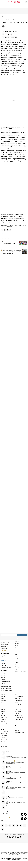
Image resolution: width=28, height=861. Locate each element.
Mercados (17, 723)
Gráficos (3, 715)
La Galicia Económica (6, 723)
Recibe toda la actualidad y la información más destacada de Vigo (15, 802)
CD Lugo (3, 737)
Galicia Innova (18, 719)
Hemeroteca (4, 648)
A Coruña (17, 643)
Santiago (17, 666)
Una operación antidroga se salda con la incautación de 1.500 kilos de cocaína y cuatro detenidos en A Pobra (11, 251)
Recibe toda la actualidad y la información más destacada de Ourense (15, 807)
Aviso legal (3, 858)
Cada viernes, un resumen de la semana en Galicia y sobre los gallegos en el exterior (16, 782)
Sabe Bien (17, 698)
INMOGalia (3, 679)
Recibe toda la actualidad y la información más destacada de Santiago (15, 797)
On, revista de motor (19, 732)
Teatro (8, 225)
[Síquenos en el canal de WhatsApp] (24, 825)
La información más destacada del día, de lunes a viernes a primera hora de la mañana (15, 752)
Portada (3, 696)
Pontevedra (17, 664)
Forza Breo (3, 742)
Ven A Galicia (18, 711)
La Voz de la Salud (19, 696)
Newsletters (3, 658)
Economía (3, 700)
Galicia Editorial (15, 847)
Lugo (16, 660)
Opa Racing (4, 735)
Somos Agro (4, 717)
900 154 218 (14, 836)
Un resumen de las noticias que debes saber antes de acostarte (16, 757)
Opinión (3, 707)
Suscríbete (3, 650)
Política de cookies (18, 858)
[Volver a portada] (14, 2)
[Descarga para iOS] (22, 814)
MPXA (11, 847)
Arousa (16, 647)
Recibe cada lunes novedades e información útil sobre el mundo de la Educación (16, 767)
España (3, 702)
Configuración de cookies (16, 859)
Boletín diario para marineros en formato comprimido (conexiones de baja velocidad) (14, 777)
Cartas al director (5, 665)
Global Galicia (18, 700)
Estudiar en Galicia (19, 702)
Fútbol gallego (4, 744)
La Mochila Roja (19, 717)
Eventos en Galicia (5, 681)
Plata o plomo (18, 709)
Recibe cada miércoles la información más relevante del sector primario (16, 772)
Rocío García (8, 26)
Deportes (3, 709)
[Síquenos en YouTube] (17, 825)
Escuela (17, 730)
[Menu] (2, 2)
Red (16, 707)
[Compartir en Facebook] (8, 34)
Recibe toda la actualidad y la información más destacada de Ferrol (15, 792)
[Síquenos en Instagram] (9, 825)
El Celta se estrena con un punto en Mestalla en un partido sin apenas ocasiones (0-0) (9, 243)
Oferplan (3, 677)
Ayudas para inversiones (6, 690)
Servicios (3, 675)
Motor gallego (4, 746)
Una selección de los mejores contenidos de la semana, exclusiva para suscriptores (15, 762)
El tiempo (3, 726)
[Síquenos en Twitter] (6, 825)
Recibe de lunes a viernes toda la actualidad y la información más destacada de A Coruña (15, 787)
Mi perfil (3, 656)
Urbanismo (20, 225)
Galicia (2, 698)
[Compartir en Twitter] (11, 34)
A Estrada (15, 225)
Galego (16, 637)
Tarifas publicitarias (5, 673)
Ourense (17, 662)
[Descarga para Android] (25, 814)
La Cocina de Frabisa (20, 704)
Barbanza (17, 650)
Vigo (16, 669)
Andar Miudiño (4, 739)
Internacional (4, 704)
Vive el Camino (18, 715)
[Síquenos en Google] (2, 829)
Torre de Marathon (5, 731)
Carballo (17, 652)
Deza (16, 654)
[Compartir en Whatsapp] (3, 34)
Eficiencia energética (6, 688)
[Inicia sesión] (26, 2)
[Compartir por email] (6, 34)
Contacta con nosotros (6, 667)
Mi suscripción (4, 644)
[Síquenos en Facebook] (2, 825)
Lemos (16, 658)
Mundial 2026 (4, 729)
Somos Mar (3, 719)
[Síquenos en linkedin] (13, 825)
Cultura (2, 713)
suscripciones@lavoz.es (14, 839)
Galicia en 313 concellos (20, 671)
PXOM (11, 225)
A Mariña (17, 645)
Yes (16, 728)
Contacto (3, 683)
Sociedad (3, 711)
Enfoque (17, 713)
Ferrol (16, 656)
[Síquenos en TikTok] (20, 825)
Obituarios (3, 721)
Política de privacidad (10, 858)
